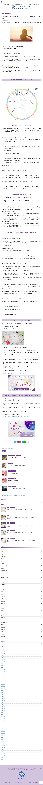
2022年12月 (3, 733)
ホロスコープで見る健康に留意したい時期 (17, 465)
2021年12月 (3, 757)
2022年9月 (3, 739)
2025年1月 (3, 686)
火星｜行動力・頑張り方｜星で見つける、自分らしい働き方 (19, 509)
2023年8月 (3, 718)
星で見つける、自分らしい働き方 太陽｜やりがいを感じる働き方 (21, 540)
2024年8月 (3, 696)
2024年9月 (3, 694)
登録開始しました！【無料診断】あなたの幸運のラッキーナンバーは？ (17, 493)
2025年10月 (3, 667)
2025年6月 (3, 675)
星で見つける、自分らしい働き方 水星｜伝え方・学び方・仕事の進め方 (22, 525)
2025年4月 (3, 680)
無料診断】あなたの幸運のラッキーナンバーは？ (13, 373)
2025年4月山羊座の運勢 (13, 480)
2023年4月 (3, 725)
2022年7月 (3, 743)
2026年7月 (3, 651)
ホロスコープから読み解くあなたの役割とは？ (17, 488)
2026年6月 (3, 653)
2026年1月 (3, 661)
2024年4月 (3, 704)
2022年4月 (3, 749)
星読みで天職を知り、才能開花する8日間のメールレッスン (15, 416)
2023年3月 (3, 727)
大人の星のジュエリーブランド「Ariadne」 (26, 768)
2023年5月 (3, 722)
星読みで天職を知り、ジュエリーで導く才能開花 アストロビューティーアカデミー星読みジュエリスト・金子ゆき (21, 782)
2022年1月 (3, 755)
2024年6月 (3, 700)
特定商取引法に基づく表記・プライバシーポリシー (18, 769)
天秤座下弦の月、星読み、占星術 (8, 448)
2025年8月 (3, 671)
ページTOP (4, 768)
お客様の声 (35, 768)
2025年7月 (3, 673)
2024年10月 (3, 692)
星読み (9, 446)
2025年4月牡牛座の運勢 (13, 473)
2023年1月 (3, 731)
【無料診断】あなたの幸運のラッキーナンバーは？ (14, 329)
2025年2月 (3, 684)
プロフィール (9, 768)
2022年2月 (3, 753)
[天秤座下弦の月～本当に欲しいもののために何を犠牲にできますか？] (23, 442)
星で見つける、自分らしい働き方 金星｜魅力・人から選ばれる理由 (21, 517)
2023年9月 (3, 716)
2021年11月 (3, 759)
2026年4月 (3, 655)
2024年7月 (3, 698)
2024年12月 (3, 688)
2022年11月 (3, 735)
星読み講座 (17, 768)
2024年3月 (3, 706)
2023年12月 (3, 712)
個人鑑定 (13, 768)
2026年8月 (3, 649)
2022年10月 (3, 737)
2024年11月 (3, 690)
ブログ (4, 446)
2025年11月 (3, 665)
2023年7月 (3, 720)
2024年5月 (3, 702)
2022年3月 (3, 751)
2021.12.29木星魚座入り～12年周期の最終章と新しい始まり (15, 495)
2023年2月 (3, 729)
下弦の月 (6, 446)
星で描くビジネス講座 (30, 769)
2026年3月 (3, 657)
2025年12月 (3, 663)
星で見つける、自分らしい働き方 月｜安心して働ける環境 (19, 532)
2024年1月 (3, 710)
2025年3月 (3, 682)
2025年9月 (3, 669)
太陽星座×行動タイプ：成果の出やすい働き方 (17, 457)
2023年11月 (3, 714)
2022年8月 (3, 741)
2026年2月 (3, 659)
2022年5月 (3, 747)
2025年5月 (3, 678)
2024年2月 (3, 708)
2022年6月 (3, 745)
